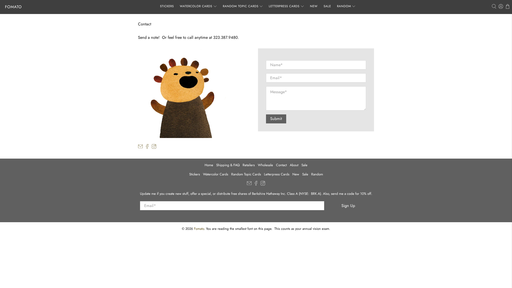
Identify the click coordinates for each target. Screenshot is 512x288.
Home (209, 165)
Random (344, 6)
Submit (276, 119)
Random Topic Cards (240, 6)
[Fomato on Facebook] (147, 147)
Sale (327, 6)
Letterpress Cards (284, 6)
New (314, 6)
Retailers (249, 165)
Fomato (13, 7)
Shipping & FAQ (228, 165)
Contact (281, 165)
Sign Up (348, 206)
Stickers (167, 6)
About (294, 165)
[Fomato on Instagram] (154, 147)
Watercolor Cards (196, 6)
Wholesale (265, 165)
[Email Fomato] (140, 147)
